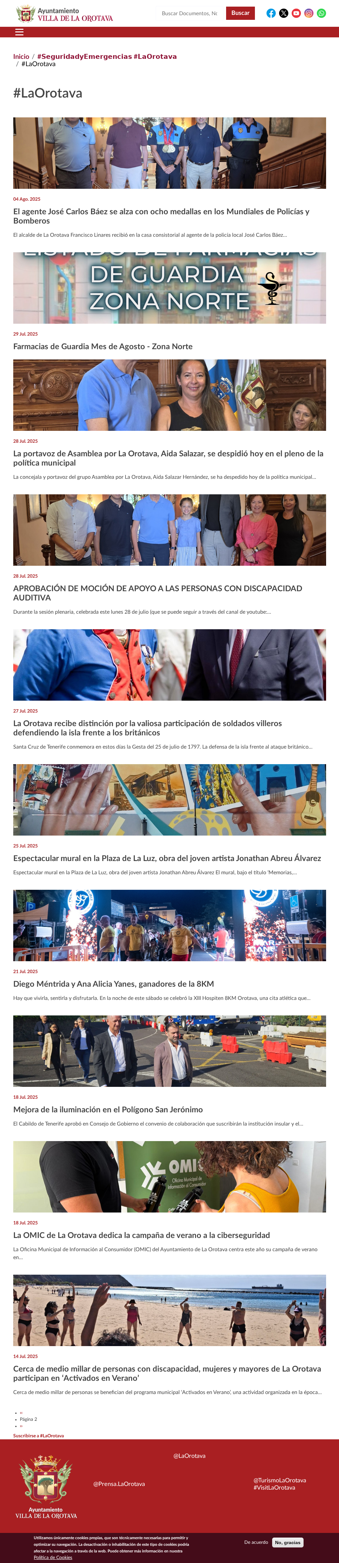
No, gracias (288, 1542)
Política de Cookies (53, 1557)
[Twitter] (283, 13)
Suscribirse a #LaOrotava (38, 1436)
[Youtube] (296, 13)
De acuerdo (256, 1542)
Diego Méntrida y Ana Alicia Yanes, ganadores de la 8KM (113, 984)
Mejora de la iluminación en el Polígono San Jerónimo (108, 1110)
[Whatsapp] (321, 13)
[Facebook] (271, 13)
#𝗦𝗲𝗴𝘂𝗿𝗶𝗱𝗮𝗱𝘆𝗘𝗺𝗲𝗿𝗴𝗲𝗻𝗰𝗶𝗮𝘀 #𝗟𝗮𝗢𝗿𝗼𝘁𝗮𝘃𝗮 (107, 57)
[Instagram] (309, 13)
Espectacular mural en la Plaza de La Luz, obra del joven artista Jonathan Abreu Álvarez (167, 859)
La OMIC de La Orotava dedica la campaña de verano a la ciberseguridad (141, 1236)
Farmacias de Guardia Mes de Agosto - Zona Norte (103, 347)
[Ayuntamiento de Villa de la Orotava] (45, 1491)
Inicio (21, 57)
